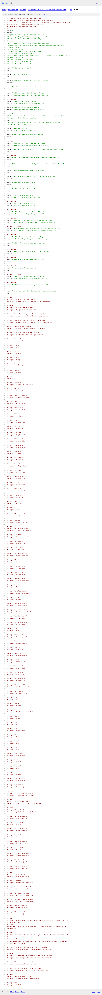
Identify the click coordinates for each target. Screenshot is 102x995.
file (43, 14)
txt (93, 992)
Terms (23, 992)
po (71, 9)
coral (4, 9)
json (98, 992)
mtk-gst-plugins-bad (17, 9)
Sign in (98, 3)
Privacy (17, 992)
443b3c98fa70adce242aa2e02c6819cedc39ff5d (47, 9)
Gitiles (12, 992)
